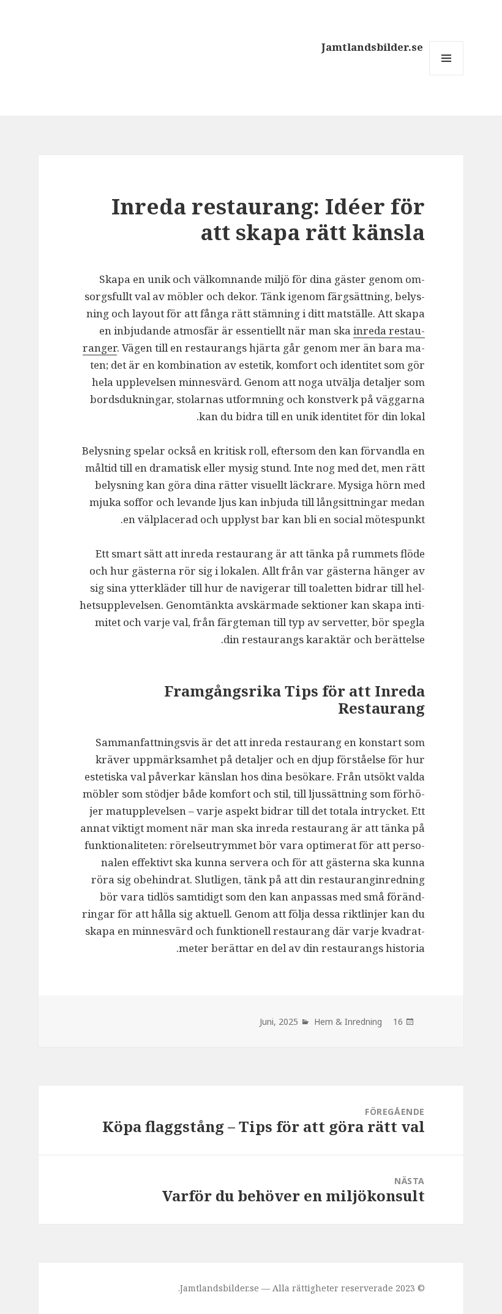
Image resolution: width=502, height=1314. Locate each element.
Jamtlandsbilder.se (372, 47)
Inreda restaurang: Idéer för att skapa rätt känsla (268, 219)
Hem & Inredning (348, 1021)
